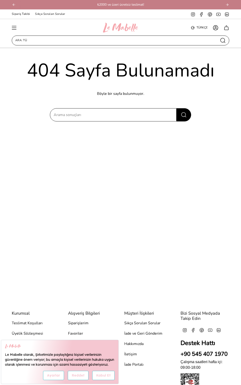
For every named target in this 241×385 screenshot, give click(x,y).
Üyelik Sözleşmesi (27, 333)
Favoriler (75, 333)
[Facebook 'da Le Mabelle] (201, 14)
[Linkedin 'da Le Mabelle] (227, 14)
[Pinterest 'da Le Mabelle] (210, 14)
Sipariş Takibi (21, 14)
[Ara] (184, 114)
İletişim (130, 354)
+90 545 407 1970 (204, 354)
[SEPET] (226, 27)
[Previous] (14, 5)
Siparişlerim (78, 323)
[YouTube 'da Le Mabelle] (218, 14)
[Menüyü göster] (14, 27)
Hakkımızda (134, 343)
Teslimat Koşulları (27, 323)
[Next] (227, 5)
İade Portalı (134, 364)
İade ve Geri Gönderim (143, 333)
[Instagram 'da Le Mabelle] (193, 14)
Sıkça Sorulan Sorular (50, 14)
